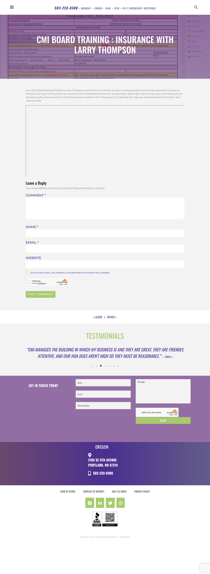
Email (32, 242)
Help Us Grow (119, 498)
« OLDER (97, 317)
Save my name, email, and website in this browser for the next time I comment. (70, 273)
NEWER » (112, 317)
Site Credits (125, 543)
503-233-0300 (66, 7)
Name (32, 227)
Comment (36, 195)
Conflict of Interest (93, 498)
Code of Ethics (67, 498)
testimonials (105, 335)
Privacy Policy (142, 498)
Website (33, 258)
